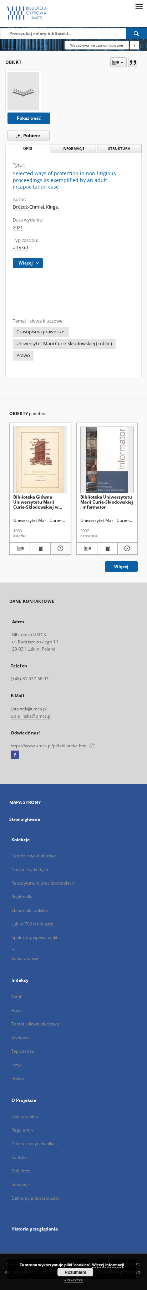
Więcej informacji (108, 1264)
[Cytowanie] (132, 62)
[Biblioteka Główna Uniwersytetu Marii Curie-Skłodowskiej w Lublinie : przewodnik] (40, 460)
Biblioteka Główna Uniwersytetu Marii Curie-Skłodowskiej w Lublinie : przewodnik (36, 502)
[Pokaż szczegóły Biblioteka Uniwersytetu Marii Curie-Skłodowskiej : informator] (126, 548)
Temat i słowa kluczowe (35, 1024)
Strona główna (24, 819)
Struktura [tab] (119, 148)
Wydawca (21, 1037)
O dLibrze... (22, 1171)
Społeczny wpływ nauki (34, 937)
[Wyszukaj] (136, 33)
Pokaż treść (29, 118)
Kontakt (19, 1157)
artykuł (20, 247)
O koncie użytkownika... (34, 1144)
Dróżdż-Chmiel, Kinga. (36, 207)
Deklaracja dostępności (35, 1198)
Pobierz (31, 136)
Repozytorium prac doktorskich (42, 883)
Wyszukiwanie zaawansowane (96, 45)
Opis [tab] (27, 148)
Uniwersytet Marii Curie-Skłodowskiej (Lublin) (64, 344)
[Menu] (138, 5)
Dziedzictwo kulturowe (34, 856)
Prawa (17, 1078)
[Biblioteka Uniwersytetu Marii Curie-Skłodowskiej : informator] (107, 460)
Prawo (23, 355)
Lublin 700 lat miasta (32, 924)
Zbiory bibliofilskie (29, 910)
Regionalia (21, 897)
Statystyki (21, 1184)
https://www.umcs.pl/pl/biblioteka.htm (49, 746)
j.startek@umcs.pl (29, 709)
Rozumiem (75, 1272)
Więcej (121, 566)
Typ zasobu (22, 1051)
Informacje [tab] (73, 148)
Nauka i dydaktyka (29, 869)
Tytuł (16, 997)
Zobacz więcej (25, 958)
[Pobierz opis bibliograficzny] (20, 548)
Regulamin (22, 1130)
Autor (17, 1010)
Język (16, 1065)
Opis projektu (25, 1116)
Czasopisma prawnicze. (40, 332)
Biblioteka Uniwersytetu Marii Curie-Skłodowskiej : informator (106, 502)
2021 (18, 227)
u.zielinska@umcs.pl (31, 716)
